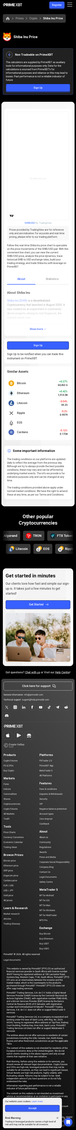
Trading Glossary (12, 924)
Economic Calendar (13, 842)
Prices (20, 18)
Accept (32, 1108)
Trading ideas (10, 847)
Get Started (36, 604)
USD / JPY (8, 890)
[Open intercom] (68, 1122)
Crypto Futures (11, 760)
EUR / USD (9, 885)
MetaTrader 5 (45, 770)
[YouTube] (40, 707)
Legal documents (12, 960)
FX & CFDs (8, 765)
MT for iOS (44, 900)
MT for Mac (44, 905)
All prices (8, 900)
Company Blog (46, 867)
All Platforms (45, 775)
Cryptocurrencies (12, 804)
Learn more (37, 1101)
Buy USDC (44, 948)
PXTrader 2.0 (45, 760)
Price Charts (10, 832)
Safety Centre (46, 882)
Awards (43, 852)
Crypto (33, 18)
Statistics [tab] (52, 279)
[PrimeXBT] (12, 5)
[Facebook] (32, 707)
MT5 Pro (43, 920)
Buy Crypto (9, 770)
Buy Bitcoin (45, 934)
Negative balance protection (53, 809)
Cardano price (10, 880)
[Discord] (7, 715)
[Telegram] (57, 707)
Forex (6, 784)
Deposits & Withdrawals (51, 794)
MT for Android (46, 895)
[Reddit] (66, 707)
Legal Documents (48, 877)
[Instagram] (15, 707)
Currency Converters (14, 837)
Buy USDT (44, 943)
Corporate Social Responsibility (54, 862)
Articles (7, 919)
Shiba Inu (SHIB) (17, 300)
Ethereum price (11, 865)
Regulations (45, 847)
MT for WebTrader (48, 915)
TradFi (7, 819)
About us (43, 837)
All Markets (9, 814)
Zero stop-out (45, 819)
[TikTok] (49, 707)
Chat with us (32, 672)
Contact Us (44, 872)
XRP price (8, 870)
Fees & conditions (48, 789)
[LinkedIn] (24, 707)
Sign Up (38, 87)
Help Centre (62, 672)
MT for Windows (47, 910)
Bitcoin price (10, 860)
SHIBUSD (30, 223)
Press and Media (47, 857)
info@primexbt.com (33, 695)
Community (45, 842)
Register (57, 5)
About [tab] (21, 279)
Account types (46, 814)
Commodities (10, 794)
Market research (12, 914)
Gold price (8, 895)
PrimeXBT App (46, 765)
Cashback (44, 824)
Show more (36, 329)
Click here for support (36, 686)
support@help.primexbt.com (35, 699)
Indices (7, 789)
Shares (7, 799)
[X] (7, 707)
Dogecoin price (11, 875)
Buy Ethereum (46, 938)
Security (43, 799)
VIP (41, 804)
